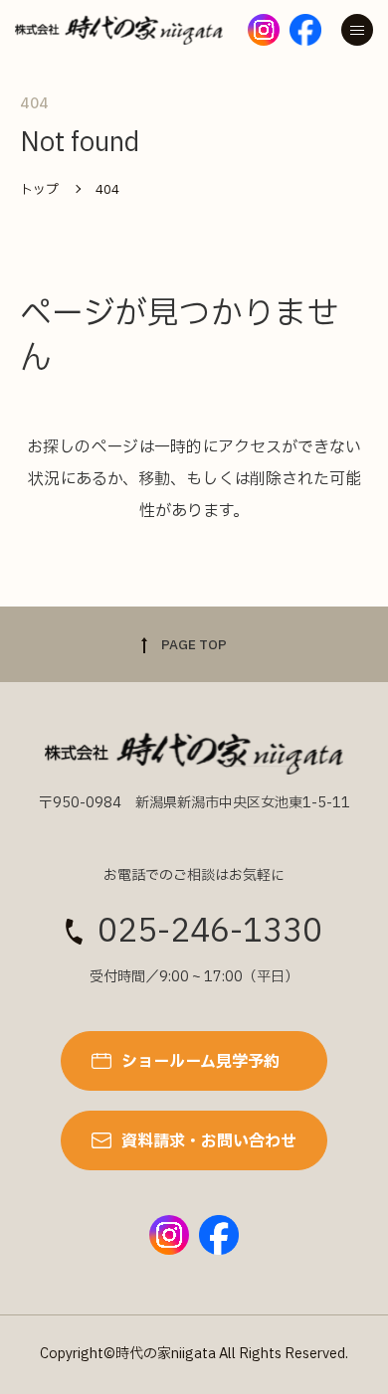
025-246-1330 (209, 932)
